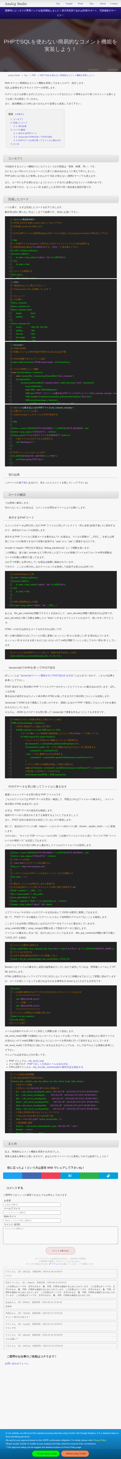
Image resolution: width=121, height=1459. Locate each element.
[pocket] (50, 1175)
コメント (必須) (12, 1224)
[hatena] (70, 1175)
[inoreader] (108, 1175)
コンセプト (18, 119)
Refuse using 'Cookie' (76, 1453)
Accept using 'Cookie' (47, 1453)
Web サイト (10, 1216)
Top (58, 3)
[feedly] (89, 1175)
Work (80, 3)
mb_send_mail (36, 1061)
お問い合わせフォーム (16, 1363)
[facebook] (31, 1175)
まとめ (16, 144)
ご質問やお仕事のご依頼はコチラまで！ (32, 1356)
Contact (114, 3)
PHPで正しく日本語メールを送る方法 (47, 1064)
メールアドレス (12, 1208)
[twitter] (12, 1175)
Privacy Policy (99, 1440)
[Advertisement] (60, 1406)
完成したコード (20, 122)
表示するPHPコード (27, 133)
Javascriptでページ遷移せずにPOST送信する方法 (47, 675)
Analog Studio (16, 3)
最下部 (22, 482)
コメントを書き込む (60, 1251)
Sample (69, 3)
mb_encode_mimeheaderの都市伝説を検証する (58, 1067)
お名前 (7, 1200)
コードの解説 (19, 130)
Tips (91, 3)
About (103, 3)
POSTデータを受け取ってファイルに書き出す (39, 140)
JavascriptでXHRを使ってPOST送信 (35, 137)
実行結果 (22, 126)
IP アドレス (54, 1264)
